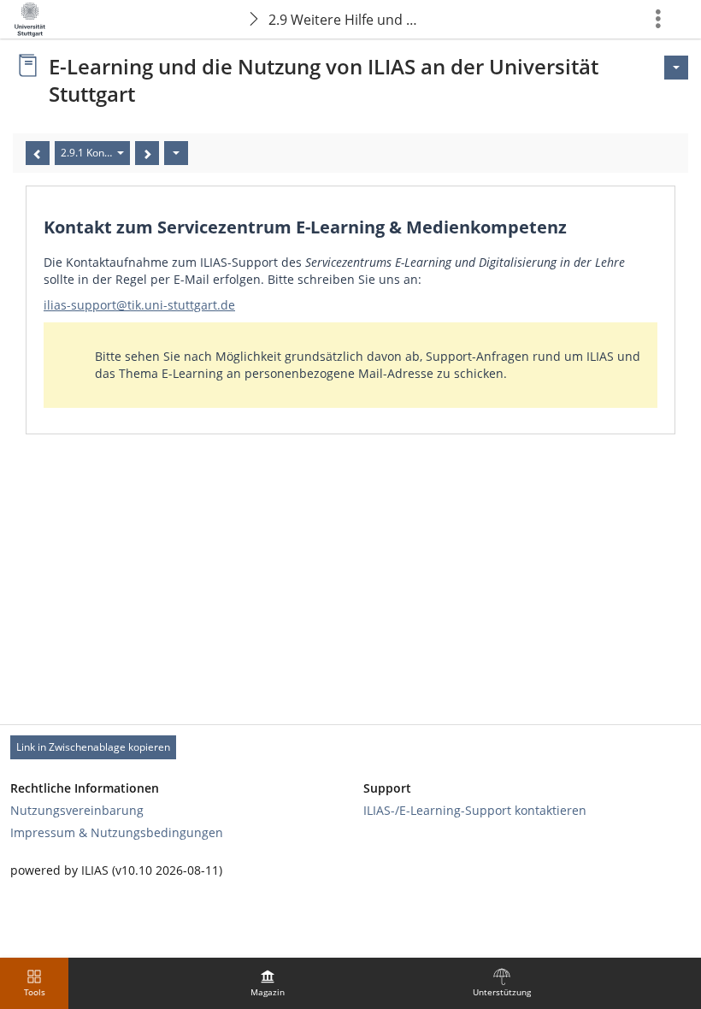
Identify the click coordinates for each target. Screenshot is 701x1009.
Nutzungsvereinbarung (77, 810)
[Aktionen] (176, 153)
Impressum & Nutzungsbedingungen (116, 832)
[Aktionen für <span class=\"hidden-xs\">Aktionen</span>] (676, 68)
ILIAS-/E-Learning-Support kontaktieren (474, 810)
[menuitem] (267, 983)
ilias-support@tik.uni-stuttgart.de (139, 305)
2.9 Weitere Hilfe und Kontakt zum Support (349, 19)
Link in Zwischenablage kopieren (93, 747)
